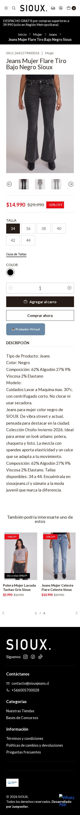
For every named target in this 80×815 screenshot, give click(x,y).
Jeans (53, 34)
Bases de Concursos (22, 718)
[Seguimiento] (53, 8)
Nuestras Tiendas (20, 711)
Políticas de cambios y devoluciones (34, 745)
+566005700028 (25, 690)
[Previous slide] (9, 184)
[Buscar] (14, 8)
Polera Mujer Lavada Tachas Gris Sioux (19, 587)
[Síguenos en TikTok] (40, 656)
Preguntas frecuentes (23, 752)
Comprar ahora (40, 315)
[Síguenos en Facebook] (32, 656)
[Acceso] (61, 8)
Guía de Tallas (16, 254)
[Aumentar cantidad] (69, 288)
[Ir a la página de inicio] (33, 8)
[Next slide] (71, 184)
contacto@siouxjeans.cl (30, 683)
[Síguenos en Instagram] (25, 656)
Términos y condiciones (24, 738)
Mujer (37, 34)
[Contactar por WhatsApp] (67, 802)
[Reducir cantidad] (10, 288)
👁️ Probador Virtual (25, 329)
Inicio (22, 34)
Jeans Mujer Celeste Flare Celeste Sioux (57, 587)
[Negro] (10, 272)
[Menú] (6, 8)
